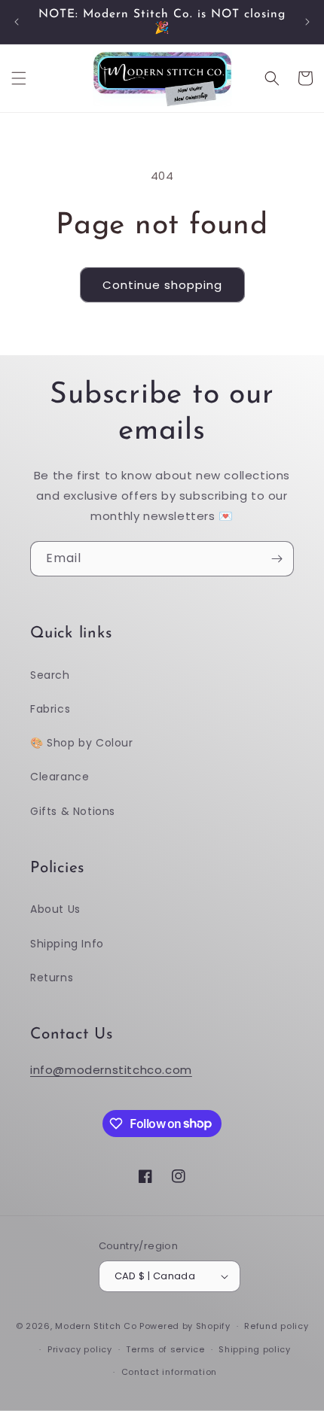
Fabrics (50, 708)
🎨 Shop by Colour (81, 742)
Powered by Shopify (185, 1326)
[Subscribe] (276, 558)
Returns (51, 977)
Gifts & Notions (72, 811)
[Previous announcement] (16, 21)
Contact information (169, 1372)
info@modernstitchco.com (111, 1070)
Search (50, 675)
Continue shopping (162, 285)
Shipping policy (255, 1349)
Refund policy (276, 1326)
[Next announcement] (307, 21)
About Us (55, 909)
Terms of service (165, 1349)
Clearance (59, 776)
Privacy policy (79, 1349)
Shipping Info (67, 943)
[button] (18, 78)
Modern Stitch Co (95, 1326)
